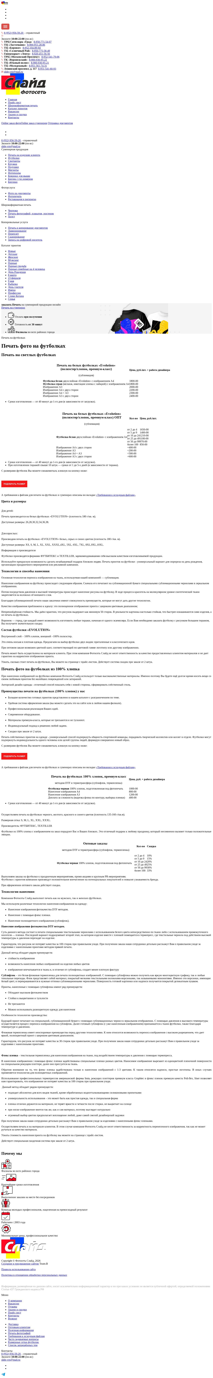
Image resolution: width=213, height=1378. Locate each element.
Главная (12, 99)
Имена (11, 290)
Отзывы (12, 1306)
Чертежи (13, 210)
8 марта (12, 275)
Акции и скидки (17, 114)
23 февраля (14, 278)
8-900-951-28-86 (36, 44)
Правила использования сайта (18, 1269)
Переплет (13, 233)
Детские (12, 254)
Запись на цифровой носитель (25, 239)
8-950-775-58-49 (41, 50)
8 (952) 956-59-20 (14, 32)
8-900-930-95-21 (40, 62)
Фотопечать (14, 196)
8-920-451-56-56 (41, 53)
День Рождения (17, 272)
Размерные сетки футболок (23, 1342)
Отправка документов (60, 123)
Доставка (13, 1324)
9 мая (11, 281)
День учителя (15, 287)
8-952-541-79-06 (50, 56)
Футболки (13, 158)
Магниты (13, 170)
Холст (11, 216)
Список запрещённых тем (22, 1345)
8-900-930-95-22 (38, 59)
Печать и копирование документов (28, 227)
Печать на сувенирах (13, 307)
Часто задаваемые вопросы (23, 1339)
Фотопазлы (14, 173)
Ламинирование (17, 230)
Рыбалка (13, 284)
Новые (12, 251)
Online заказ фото (11, 123)
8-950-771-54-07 (43, 41)
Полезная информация (21, 1330)
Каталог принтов (17, 108)
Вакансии (13, 111)
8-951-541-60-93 (47, 68)
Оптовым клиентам (19, 1327)
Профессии (14, 293)
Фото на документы (19, 193)
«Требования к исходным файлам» (115, 495)
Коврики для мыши (19, 176)
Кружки (12, 164)
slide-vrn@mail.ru (13, 71)
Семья (11, 299)
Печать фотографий (19, 1333)
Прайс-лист (14, 102)
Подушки (13, 167)
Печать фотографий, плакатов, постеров (31, 213)
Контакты (13, 117)
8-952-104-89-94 (32, 47)
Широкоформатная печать (23, 105)
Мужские (13, 260)
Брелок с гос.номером (20, 179)
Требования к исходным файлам (26, 1336)
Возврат (12, 1318)
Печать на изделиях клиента (24, 155)
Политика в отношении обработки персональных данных (34, 1275)
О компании (15, 1300)
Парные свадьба (17, 266)
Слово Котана (16, 296)
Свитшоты (14, 161)
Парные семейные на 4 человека (26, 269)
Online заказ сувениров (34, 123)
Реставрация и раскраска (22, 199)
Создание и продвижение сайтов (20, 1263)
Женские (13, 257)
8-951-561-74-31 (38, 65)
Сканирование (16, 236)
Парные (12, 263)
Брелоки (12, 182)
